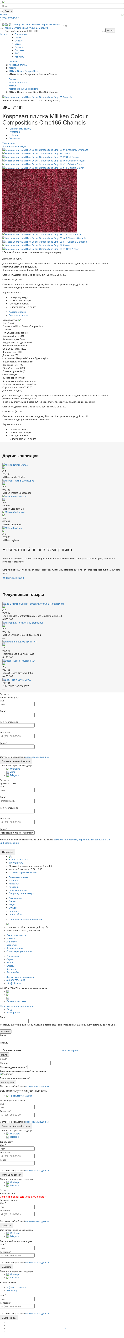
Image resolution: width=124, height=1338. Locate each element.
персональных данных (37, 756)
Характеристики (17, 311)
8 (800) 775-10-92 (9, 18)
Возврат (19, 47)
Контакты (19, 56)
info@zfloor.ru (16, 862)
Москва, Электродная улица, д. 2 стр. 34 (26, 27)
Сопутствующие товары (21, 893)
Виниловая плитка (18, 877)
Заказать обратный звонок (46, 24)
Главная (13, 61)
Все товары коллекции (14, 146)
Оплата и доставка (16, 1001)
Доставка (19, 50)
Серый (11, 323)
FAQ (17, 53)
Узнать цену (8, 143)
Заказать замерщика (13, 577)
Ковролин (14, 886)
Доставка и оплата (18, 315)
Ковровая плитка (18, 890)
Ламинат (13, 880)
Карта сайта (15, 914)
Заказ (18, 43)
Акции (18, 37)
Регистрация (13, 1012)
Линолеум (14, 883)
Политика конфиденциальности (17, 1006)
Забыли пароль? (71, 1050)
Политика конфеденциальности (25, 918)
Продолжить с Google (20, 1095)
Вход (9, 1009)
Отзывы (13, 907)
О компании (21, 34)
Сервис (18, 40)
